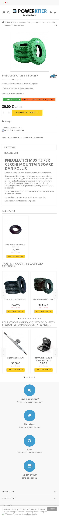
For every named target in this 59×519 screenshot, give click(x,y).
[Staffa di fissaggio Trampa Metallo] (43, 343)
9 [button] (38, 318)
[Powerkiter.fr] (29, 12)
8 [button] (35, 318)
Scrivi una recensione (33, 137)
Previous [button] (3, 294)
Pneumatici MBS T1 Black (16, 299)
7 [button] (33, 318)
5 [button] (28, 318)
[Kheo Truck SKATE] (15, 343)
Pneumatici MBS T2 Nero (43, 299)
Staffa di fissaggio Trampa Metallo (43, 359)
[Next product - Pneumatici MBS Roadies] (56, 25)
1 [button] (18, 318)
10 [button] (40, 318)
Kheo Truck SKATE (15, 358)
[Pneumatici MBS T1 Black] (15, 285)
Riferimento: (6, 79)
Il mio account (9, 498)
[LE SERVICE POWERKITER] (29, 130)
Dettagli (10, 147)
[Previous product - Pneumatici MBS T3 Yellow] (54, 25)
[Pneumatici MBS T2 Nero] (43, 285)
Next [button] (55, 294)
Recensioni (11, 152)
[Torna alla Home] (3, 22)
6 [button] (30, 318)
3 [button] (23, 318)
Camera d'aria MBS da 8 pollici (15, 245)
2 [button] (20, 318)
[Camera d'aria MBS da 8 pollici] (15, 229)
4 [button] (25, 318)
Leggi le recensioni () (12, 137)
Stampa (8, 121)
